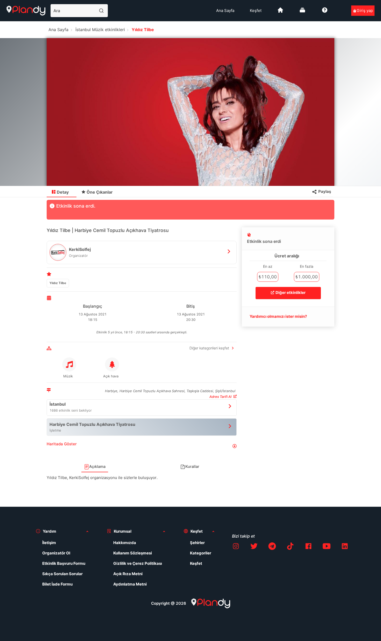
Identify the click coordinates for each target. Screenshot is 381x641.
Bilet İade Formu (57, 584)
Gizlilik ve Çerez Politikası (137, 563)
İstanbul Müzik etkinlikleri (100, 29)
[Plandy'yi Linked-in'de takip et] (345, 547)
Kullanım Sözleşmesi (132, 553)
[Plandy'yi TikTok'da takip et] (290, 547)
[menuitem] (225, 10)
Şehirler (197, 542)
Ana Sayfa (225, 10)
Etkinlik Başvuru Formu (63, 563)
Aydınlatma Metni (130, 584)
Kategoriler (200, 553)
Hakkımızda (124, 542)
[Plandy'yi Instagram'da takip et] (236, 547)
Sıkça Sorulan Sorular (62, 573)
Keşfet (256, 10)
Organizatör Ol (56, 553)
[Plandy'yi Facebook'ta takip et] (308, 547)
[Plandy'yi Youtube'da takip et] (326, 547)
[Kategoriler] (302, 12)
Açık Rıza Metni (128, 573)
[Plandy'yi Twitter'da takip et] (254, 547)
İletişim (49, 542)
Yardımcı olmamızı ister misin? (278, 316)
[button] (142, 446)
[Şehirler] (280, 12)
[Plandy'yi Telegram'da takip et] (272, 547)
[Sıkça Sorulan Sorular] (324, 12)
